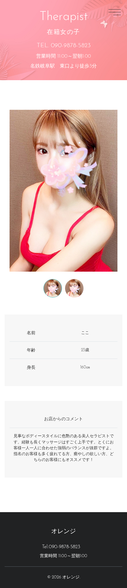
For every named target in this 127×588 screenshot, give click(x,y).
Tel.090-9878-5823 (61, 547)
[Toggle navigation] (114, 12)
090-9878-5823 (71, 46)
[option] (63, 191)
